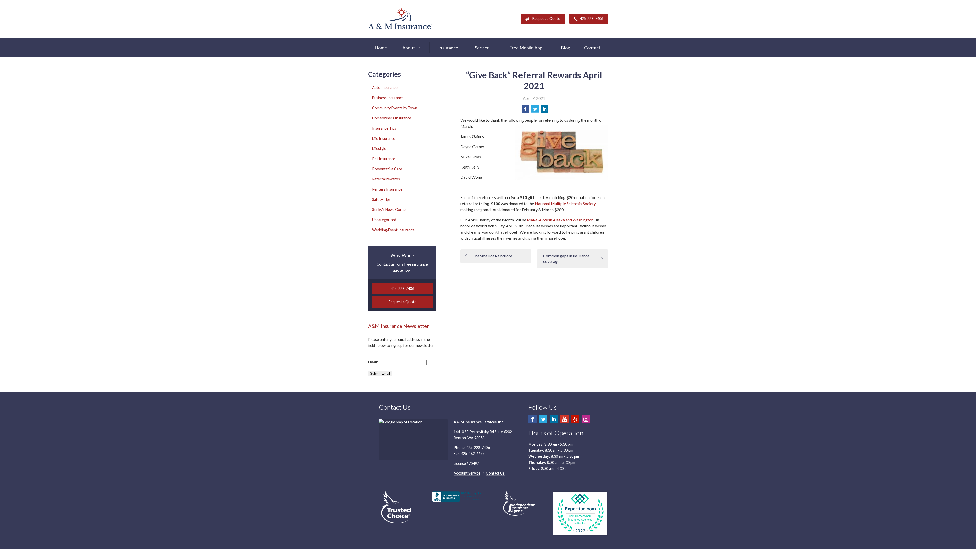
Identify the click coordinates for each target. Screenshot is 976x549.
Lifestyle (379, 148)
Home (381, 47)
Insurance (448, 47)
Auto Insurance (385, 87)
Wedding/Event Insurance (393, 230)
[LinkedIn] (554, 421)
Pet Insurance (383, 159)
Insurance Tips (384, 128)
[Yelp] (575, 421)
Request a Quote (546, 18)
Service (482, 47)
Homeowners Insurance (391, 118)
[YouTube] (564, 421)
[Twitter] (543, 421)
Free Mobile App (525, 47)
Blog (565, 47)
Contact (592, 47)
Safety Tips (381, 199)
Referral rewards (386, 179)
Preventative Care (387, 169)
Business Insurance (388, 98)
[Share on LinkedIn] (544, 110)
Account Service (467, 473)
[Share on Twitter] (535, 110)
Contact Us (495, 473)
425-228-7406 (591, 18)
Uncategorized (384, 220)
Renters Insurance (387, 189)
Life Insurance (383, 138)
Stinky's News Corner (389, 209)
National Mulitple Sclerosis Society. (565, 203)
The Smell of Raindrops (492, 255)
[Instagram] (586, 421)
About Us (411, 47)
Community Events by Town (394, 108)
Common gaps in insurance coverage (566, 258)
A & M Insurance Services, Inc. (400, 18)
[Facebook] (532, 421)
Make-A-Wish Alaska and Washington (560, 219)
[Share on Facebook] (525, 110)
